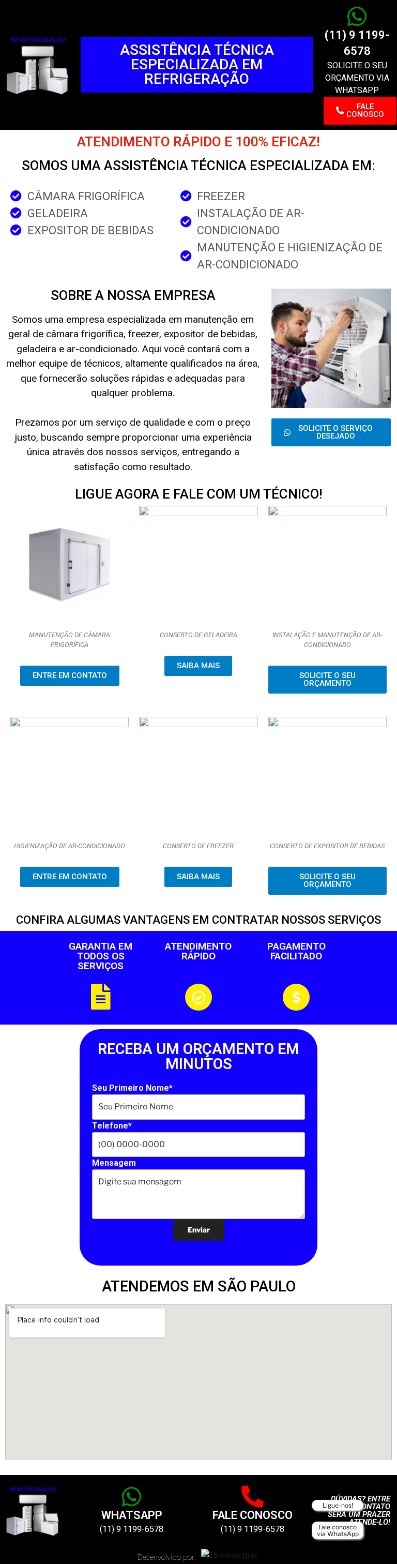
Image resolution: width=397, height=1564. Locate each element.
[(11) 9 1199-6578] (357, 16)
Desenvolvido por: (167, 1557)
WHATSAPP (131, 1515)
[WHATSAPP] (131, 1496)
